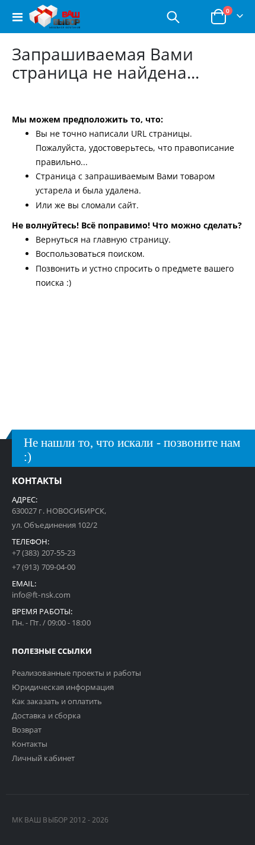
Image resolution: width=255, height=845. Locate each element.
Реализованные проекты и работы (76, 672)
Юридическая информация (63, 687)
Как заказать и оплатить (57, 701)
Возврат (27, 729)
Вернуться (57, 239)
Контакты (30, 743)
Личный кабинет (43, 758)
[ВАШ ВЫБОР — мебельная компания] (54, 16)
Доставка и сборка (46, 715)
